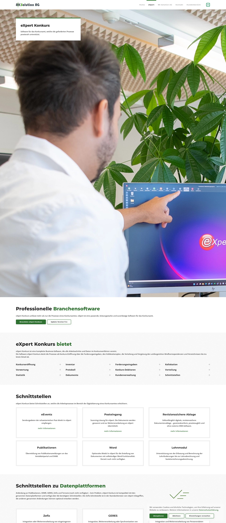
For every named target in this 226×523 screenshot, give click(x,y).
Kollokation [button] (171, 364)
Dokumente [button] (72, 375)
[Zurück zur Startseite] (27, 4)
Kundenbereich (194, 5)
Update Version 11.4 (59, 322)
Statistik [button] (20, 375)
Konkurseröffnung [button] (25, 364)
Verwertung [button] (22, 369)
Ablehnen (176, 516)
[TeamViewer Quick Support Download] (208, 4)
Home (142, 5)
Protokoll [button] (70, 369)
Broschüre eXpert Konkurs (31, 322)
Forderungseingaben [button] (126, 364)
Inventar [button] (70, 364)
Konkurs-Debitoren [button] (125, 369)
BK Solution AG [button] (165, 5)
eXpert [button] (151, 5)
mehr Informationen (46, 428)
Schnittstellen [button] (172, 375)
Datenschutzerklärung (208, 510)
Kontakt (179, 5)
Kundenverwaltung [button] (125, 375)
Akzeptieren (158, 516)
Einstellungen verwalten (199, 516)
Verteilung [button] (170, 369)
